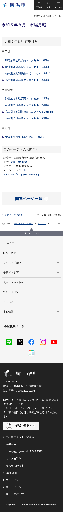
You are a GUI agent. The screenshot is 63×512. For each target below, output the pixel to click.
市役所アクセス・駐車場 (20, 437)
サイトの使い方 (15, 494)
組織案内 (11, 444)
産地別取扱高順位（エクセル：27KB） (27, 105)
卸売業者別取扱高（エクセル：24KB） (27, 98)
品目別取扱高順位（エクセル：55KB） (27, 118)
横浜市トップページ (23, 223)
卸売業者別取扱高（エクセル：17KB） (27, 60)
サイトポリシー (15, 487)
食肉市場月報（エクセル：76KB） (25, 136)
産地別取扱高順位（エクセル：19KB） (27, 66)
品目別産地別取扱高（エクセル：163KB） (29, 111)
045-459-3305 (19, 162)
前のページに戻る (14, 215)
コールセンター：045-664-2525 (24, 451)
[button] (39, 5)
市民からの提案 (15, 465)
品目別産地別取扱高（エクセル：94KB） (29, 73)
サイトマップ (13, 479)
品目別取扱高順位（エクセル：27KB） (27, 80)
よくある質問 (13, 458)
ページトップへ (31, 233)
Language (11, 472)
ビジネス (42, 223)
